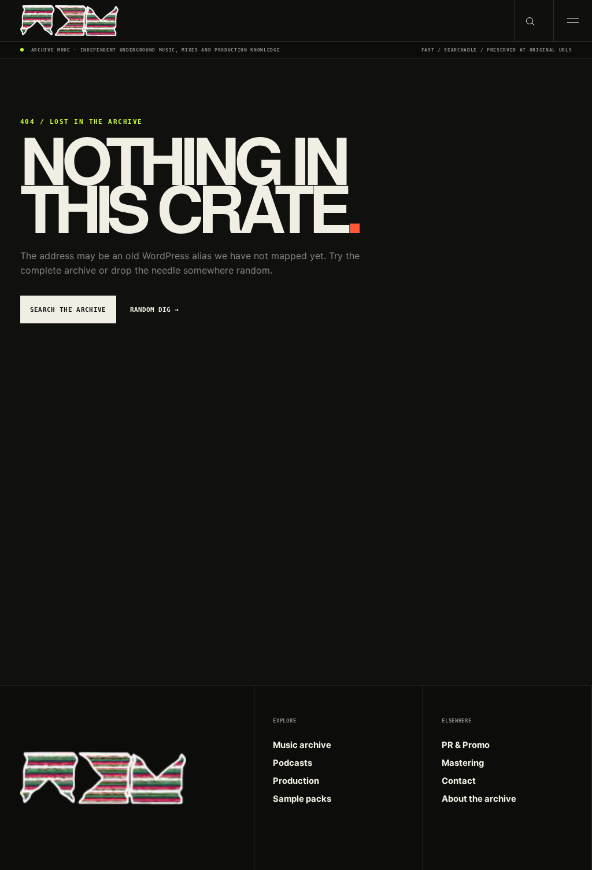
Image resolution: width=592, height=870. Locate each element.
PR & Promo (466, 745)
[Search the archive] (534, 20)
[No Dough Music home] (257, 20)
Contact (459, 781)
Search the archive (68, 309)
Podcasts (292, 763)
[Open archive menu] (572, 20)
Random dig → (154, 310)
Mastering (463, 763)
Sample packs (302, 799)
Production (296, 781)
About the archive (479, 799)
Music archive (302, 745)
